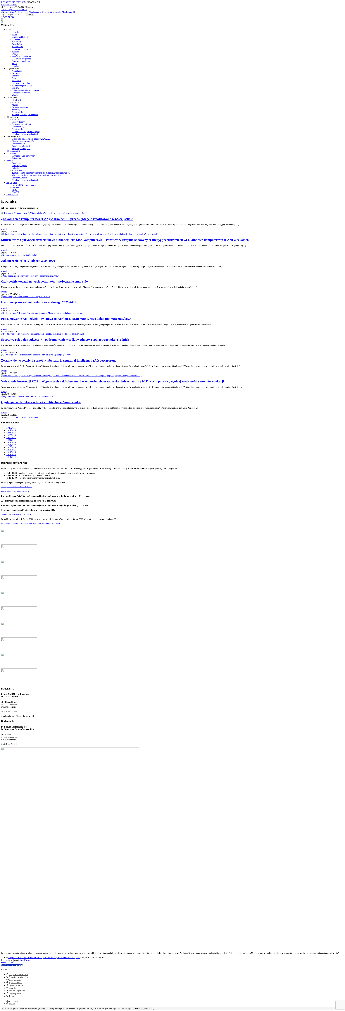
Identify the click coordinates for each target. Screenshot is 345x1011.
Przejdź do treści (8, 962)
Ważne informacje (19, 178)
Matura (15, 105)
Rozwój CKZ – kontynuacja (24, 185)
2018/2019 (11, 445)
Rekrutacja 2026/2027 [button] (15, 136)
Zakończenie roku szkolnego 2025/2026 (28, 260)
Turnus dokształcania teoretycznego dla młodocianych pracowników (41, 173)
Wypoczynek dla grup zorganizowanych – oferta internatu (36, 175)
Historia (15, 32)
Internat (9, 161)
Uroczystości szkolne (21, 93)
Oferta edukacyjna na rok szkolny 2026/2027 (31, 139)
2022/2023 (11, 435)
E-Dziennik (11, 153)
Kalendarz (16, 102)
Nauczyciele (17, 42)
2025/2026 (11, 428)
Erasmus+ (16, 187)
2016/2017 (11, 450)
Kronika (15, 66)
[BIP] (2, 20)
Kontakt (15, 51)
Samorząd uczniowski (21, 49)
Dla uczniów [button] (11, 97)
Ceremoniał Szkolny (20, 37)
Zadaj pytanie (12, 195)
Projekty (15, 88)
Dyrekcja (16, 39)
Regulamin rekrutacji (21, 146)
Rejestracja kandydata (21, 148)
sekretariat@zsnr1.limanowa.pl (14, 9)
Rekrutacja (16, 168)
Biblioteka (16, 80)
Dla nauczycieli (13, 151)
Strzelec (15, 76)
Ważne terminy (18, 144)
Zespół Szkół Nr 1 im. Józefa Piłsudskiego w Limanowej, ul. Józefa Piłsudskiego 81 (44, 957)
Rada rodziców (18, 122)
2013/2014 (11, 457)
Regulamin (16, 163)
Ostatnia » (34, 417)
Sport (14, 78)
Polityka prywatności (143, 1008)
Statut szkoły (17, 46)
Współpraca (17, 95)
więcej (4, 229)
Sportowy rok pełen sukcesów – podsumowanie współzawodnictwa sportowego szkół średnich (65, 339)
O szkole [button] (10, 29)
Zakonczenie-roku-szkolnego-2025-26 (15, 491)
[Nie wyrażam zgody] (153, 1009)
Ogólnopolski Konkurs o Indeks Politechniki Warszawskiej (41, 402)
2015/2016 (11, 452)
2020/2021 (11, 440)
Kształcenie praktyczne (22, 85)
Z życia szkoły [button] (12, 68)
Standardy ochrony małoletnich (25, 114)
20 (24, 417)
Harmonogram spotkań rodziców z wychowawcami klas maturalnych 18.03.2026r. (31, 523)
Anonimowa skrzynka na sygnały (26, 131)
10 (21, 417)
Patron (14, 34)
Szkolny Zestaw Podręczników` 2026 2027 (16, 487)
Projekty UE (11, 182)
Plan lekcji (16, 100)
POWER (16, 192)
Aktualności (17, 71)
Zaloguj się (16, 158)
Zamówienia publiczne (21, 56)
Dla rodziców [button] (12, 117)
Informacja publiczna (21, 61)
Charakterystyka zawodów (23, 141)
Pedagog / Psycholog (21, 83)
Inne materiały (18, 127)
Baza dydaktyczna (19, 44)
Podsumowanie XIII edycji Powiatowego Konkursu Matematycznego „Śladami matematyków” (66, 318)
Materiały (16, 110)
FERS (14, 190)
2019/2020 (11, 442)
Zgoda (130, 1008)
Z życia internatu (19, 170)
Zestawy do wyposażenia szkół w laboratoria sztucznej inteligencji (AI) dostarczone (58, 360)
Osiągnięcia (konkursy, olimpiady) (26, 90)
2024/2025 (11, 430)
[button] (7, 25)
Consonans (16, 73)
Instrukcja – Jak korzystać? (23, 156)
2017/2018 (11, 447)
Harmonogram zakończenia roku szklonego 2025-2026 (38, 302)
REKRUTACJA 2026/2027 (13, 2)
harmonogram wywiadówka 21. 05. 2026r (16, 514)
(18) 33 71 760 (7, 17)
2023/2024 (11, 433)
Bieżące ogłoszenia (9, 5)
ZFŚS (14, 63)
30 (26, 417)
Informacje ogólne (19, 165)
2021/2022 (11, 437)
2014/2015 (11, 454)
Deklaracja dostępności (22, 59)
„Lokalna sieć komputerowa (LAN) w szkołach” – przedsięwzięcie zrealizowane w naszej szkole (67, 219)
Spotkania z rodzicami (21, 124)
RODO (15, 54)
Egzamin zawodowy (20, 107)
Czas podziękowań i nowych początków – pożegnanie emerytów (44, 281)
